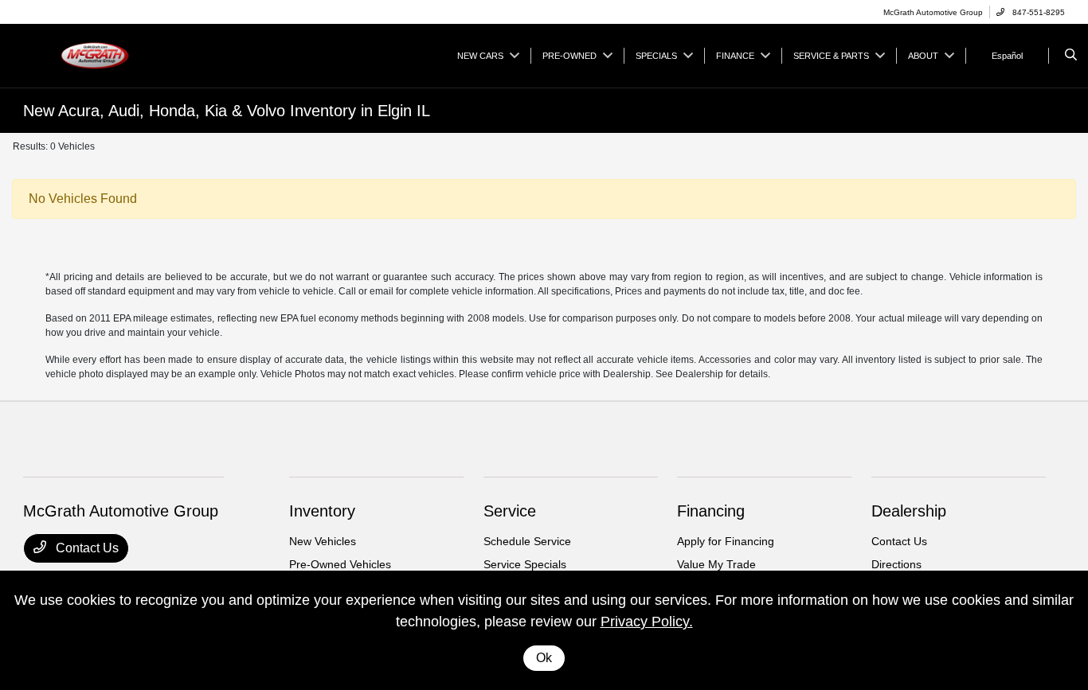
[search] (1071, 55)
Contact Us (86, 548)
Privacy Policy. (647, 622)
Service (509, 511)
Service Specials (524, 564)
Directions (896, 564)
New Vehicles (322, 541)
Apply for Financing (725, 541)
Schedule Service (527, 541)
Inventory (322, 511)
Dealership (908, 511)
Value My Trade (716, 564)
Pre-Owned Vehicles (340, 564)
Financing (711, 511)
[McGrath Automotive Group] (95, 54)
